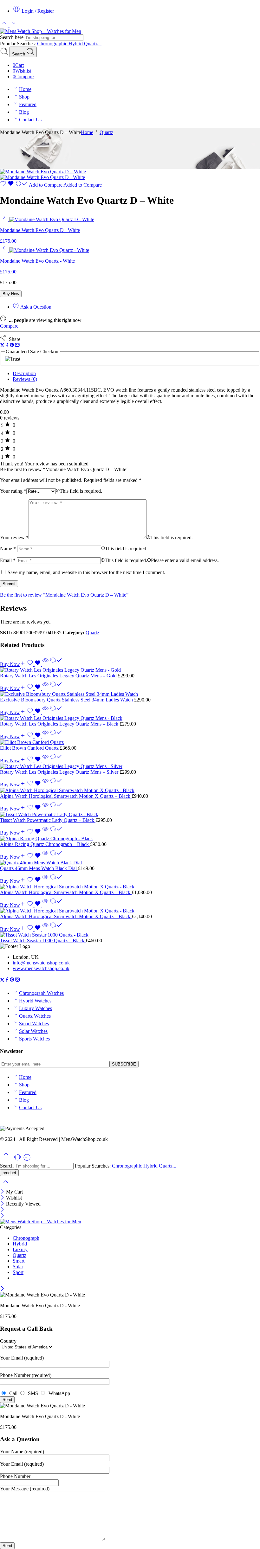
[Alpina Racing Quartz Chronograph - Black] (130, 839)
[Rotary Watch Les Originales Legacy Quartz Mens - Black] (130, 718)
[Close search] (5, 1185)
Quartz (106, 132)
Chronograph (26, 1238)
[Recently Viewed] (27, 1159)
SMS (32, 1393)
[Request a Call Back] (18, 1159)
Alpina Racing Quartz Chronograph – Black (45, 844)
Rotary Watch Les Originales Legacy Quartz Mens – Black (60, 723)
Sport (18, 1272)
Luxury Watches (35, 1008)
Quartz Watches (35, 1016)
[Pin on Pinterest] (12, 346)
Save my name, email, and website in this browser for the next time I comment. (86, 572)
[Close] (3, 1191)
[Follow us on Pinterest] (12, 980)
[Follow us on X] (2, 980)
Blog (24, 112)
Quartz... (92, 43)
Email (8, 560)
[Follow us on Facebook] (7, 980)
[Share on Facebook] (7, 346)
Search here (12, 37)
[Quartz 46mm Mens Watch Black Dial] (130, 863)
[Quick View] (45, 664)
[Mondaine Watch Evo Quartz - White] (4, 250)
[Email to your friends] (17, 346)
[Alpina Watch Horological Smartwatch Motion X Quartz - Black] (130, 790)
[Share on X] (2, 346)
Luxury (20, 1249)
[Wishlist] (7, 185)
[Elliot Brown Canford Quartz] (130, 742)
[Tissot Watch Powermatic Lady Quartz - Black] (130, 814)
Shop (24, 96)
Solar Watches (33, 1031)
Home (25, 89)
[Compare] (56, 664)
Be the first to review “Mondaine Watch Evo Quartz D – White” (64, 595)
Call (13, 1393)
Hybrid (76, 43)
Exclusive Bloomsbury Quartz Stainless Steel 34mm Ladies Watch (67, 699)
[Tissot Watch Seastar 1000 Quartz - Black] (130, 935)
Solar (18, 1266)
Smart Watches (34, 1023)
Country (8, 1341)
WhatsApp (58, 1393)
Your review (14, 537)
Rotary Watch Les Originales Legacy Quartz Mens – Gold (59, 675)
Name (8, 548)
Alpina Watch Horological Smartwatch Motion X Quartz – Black (66, 796)
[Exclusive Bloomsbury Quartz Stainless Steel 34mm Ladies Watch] (130, 694)
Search (19, 54)
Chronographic (52, 43)
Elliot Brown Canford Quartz (30, 748)
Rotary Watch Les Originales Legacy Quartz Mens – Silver (60, 772)
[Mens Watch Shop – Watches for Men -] (40, 31)
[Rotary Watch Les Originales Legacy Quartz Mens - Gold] (130, 670)
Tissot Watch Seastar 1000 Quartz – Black (43, 940)
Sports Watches (34, 1038)
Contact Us (30, 119)
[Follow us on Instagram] (17, 980)
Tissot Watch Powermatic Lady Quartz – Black (47, 820)
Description (24, 373)
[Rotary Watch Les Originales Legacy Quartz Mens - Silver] (130, 766)
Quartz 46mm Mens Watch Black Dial (39, 868)
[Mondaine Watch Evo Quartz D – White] (43, 171)
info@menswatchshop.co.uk (41, 962)
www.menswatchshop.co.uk (41, 968)
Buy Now (11, 293)
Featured (27, 104)
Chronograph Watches (41, 993)
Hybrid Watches (35, 1000)
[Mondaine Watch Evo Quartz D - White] (4, 219)
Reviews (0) (25, 379)
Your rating (13, 491)
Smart (18, 1261)
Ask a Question (35, 307)
